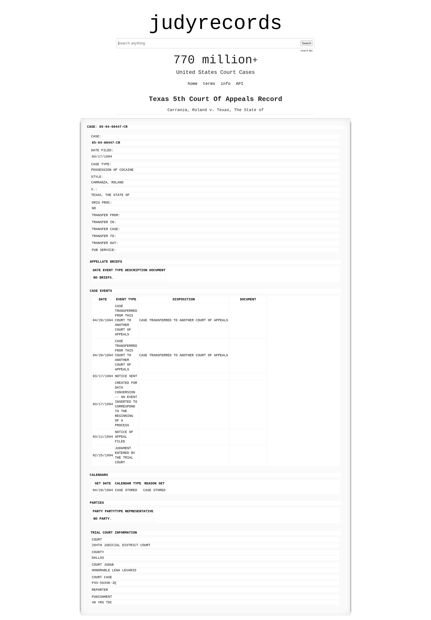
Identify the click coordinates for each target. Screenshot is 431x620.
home (193, 83)
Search (306, 43)
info (226, 83)
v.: (94, 189)
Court (97, 540)
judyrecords (215, 23)
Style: (97, 177)
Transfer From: (106, 215)
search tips (307, 50)
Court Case (102, 577)
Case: (96, 137)
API (239, 83)
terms (209, 83)
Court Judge (103, 565)
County (98, 552)
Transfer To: (104, 236)
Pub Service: (104, 250)
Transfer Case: (106, 229)
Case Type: (101, 164)
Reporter (100, 590)
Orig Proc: (102, 203)
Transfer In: (104, 222)
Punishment (102, 597)
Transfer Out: (105, 243)
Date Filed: (102, 150)
